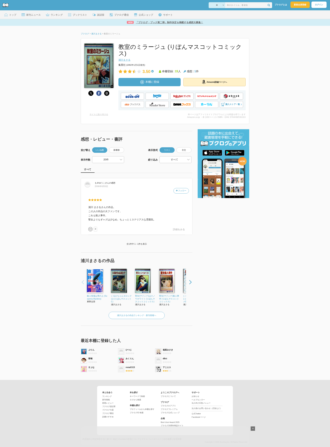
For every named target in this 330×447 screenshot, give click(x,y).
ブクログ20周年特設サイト (172, 425)
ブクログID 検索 (137, 413)
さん (102, 183)
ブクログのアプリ (168, 406)
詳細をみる (179, 229)
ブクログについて (168, 396)
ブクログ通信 (108, 413)
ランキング (107, 396)
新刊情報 (106, 400)
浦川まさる (124, 59)
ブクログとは (281, 4)
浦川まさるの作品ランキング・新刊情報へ (136, 315)
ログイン (319, 4)
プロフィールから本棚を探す (142, 409)
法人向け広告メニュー (201, 403)
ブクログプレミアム (169, 409)
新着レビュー (108, 403)
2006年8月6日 (101, 186)
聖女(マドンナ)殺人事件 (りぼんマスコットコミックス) (169, 299)
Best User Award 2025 (170, 422)
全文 (184, 150)
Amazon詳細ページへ (217, 82)
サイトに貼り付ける (99, 114)
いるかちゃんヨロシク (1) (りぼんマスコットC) (121, 299)
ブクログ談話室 (109, 406)
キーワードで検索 (137, 396)
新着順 (116, 150)
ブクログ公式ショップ (170, 413)
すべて (87, 169)
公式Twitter (196, 414)
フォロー (182, 190)
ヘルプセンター (198, 400)
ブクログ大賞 (108, 410)
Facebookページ (199, 417)
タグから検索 (135, 400)
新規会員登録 (300, 4)
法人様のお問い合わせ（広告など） (207, 408)
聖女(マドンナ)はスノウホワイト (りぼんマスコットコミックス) (145, 299)
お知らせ (195, 396)
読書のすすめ (108, 417)
